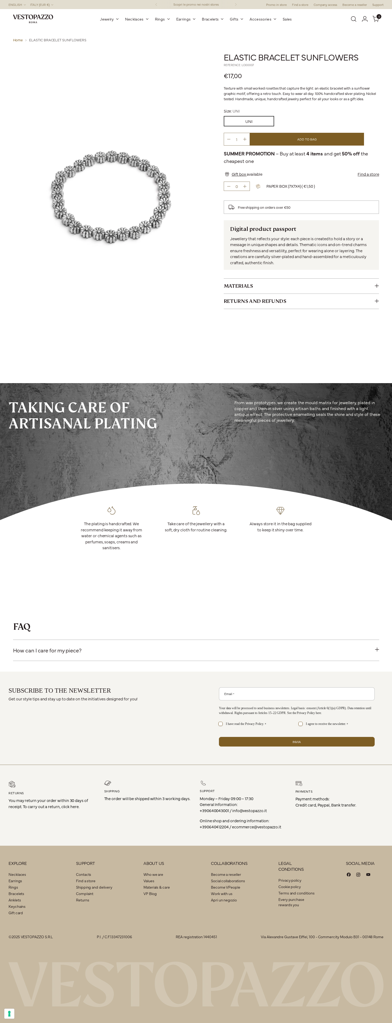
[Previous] (156, 4)
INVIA (297, 742)
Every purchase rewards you (291, 902)
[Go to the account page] (364, 19)
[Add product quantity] (245, 139)
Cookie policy (289, 886)
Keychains (17, 906)
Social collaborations (228, 880)
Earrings (15, 880)
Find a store (368, 173)
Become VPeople (225, 887)
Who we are (153, 874)
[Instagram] (358, 875)
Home (18, 39)
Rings (13, 887)
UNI (249, 121)
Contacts (83, 874)
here (318, 713)
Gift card (16, 912)
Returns (82, 899)
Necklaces (17, 874)
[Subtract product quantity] (229, 139)
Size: (232, 110)
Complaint (84, 893)
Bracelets (16, 893)
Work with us (222, 893)
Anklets (15, 899)
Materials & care (156, 887)
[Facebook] (349, 875)
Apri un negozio (224, 899)
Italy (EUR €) (40, 4)
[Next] (236, 4)
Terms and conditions (296, 893)
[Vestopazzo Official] (33, 18)
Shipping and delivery (94, 887)
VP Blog (150, 893)
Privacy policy (289, 880)
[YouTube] (368, 875)
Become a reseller (226, 874)
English (15, 4)
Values (148, 880)
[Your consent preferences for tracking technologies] (9, 1014)
